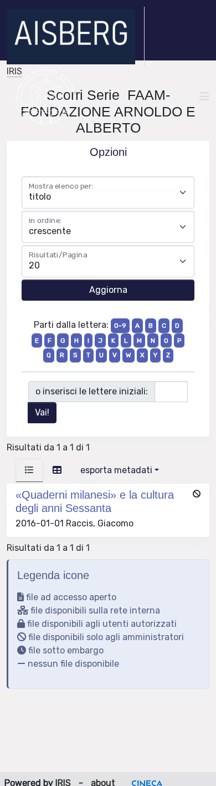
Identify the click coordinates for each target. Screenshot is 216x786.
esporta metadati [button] (116, 470)
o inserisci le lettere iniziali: (91, 391)
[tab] (29, 470)
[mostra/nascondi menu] (204, 96)
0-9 (120, 325)
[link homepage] (76, 37)
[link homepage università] (46, 96)
